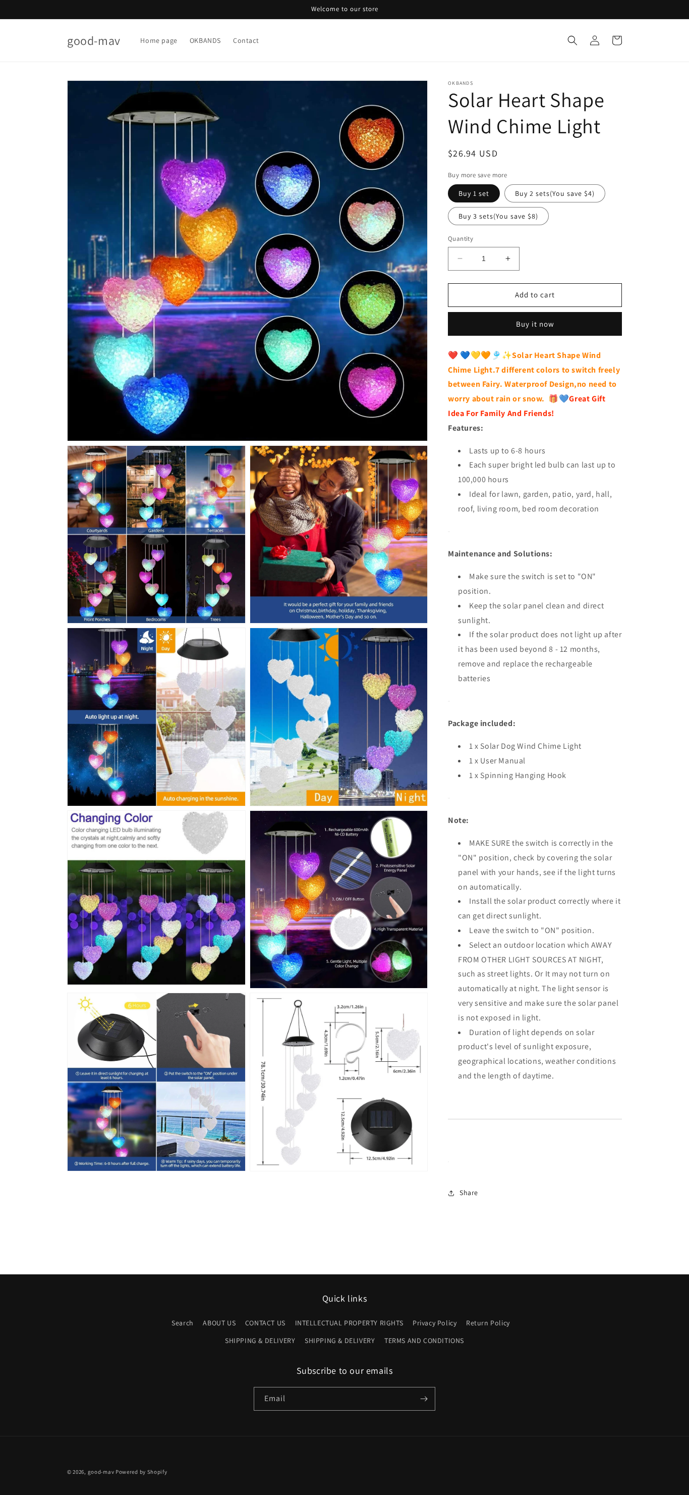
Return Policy (488, 1322)
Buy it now (535, 324)
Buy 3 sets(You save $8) (498, 216)
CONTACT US (265, 1322)
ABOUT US (219, 1322)
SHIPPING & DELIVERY (260, 1340)
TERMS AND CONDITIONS (424, 1340)
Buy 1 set (473, 193)
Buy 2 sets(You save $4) (555, 193)
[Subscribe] (424, 1399)
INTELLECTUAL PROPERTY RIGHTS (349, 1322)
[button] (572, 40)
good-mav (101, 1471)
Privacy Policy (434, 1322)
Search (182, 1322)
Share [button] (469, 1192)
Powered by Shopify (141, 1471)
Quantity (460, 238)
